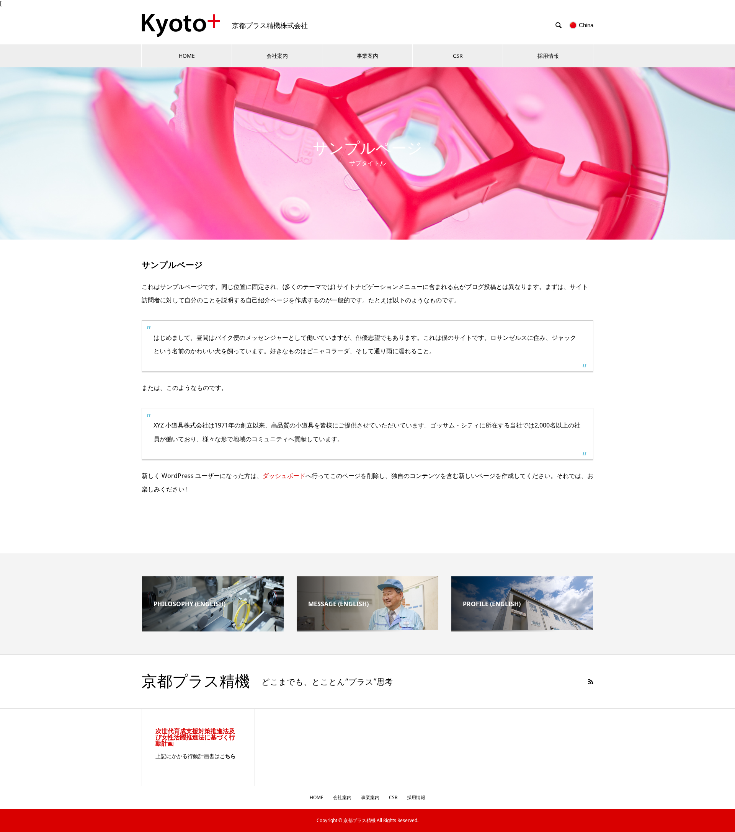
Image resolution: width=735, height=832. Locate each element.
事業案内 (367, 55)
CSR (458, 55)
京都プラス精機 (196, 681)
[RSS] (590, 681)
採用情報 (548, 55)
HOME (187, 55)
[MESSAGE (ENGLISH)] (367, 627)
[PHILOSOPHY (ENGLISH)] (213, 628)
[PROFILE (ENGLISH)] (522, 627)
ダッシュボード (284, 475)
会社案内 (277, 55)
